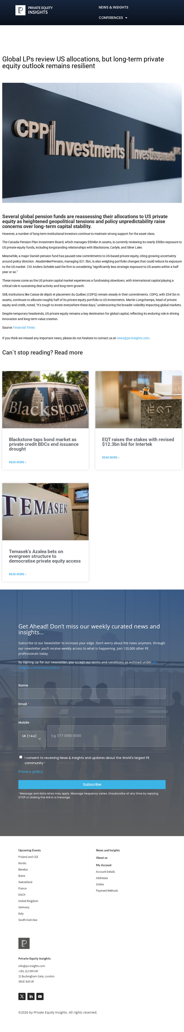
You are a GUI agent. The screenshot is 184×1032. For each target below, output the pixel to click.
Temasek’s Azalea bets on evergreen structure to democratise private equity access (45, 556)
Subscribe (92, 784)
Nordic (22, 863)
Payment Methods (107, 891)
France (22, 888)
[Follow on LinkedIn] (31, 996)
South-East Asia (27, 920)
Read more (69, 352)
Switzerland (25, 882)
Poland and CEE (28, 857)
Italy (21, 913)
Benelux (23, 869)
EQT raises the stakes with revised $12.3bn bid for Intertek (138, 442)
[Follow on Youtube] (40, 996)
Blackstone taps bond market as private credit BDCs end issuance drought (44, 444)
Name (23, 685)
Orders (100, 884)
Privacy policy (30, 771)
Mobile (23, 722)
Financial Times (24, 327)
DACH (21, 895)
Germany (23, 907)
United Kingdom (28, 901)
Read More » (17, 462)
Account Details (105, 872)
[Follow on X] (22, 996)
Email (23, 704)
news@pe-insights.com (133, 338)
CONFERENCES (111, 17)
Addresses (102, 878)
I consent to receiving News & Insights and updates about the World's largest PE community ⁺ (87, 760)
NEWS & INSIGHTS (113, 7)
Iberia (21, 876)
